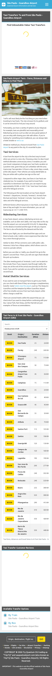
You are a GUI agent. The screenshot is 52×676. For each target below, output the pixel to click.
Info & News (17, 648)
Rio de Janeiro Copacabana (23, 518)
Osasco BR (22, 405)
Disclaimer (28, 648)
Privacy (37, 648)
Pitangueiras (23, 502)
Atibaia (21, 422)
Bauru (20, 488)
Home (6, 645)
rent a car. (20, 141)
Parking (47, 645)
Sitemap (46, 648)
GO (41, 639)
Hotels (7, 648)
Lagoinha (21, 458)
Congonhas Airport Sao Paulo (22, 374)
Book (9, 343)
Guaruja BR (22, 443)
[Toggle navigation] (46, 4)
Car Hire (22, 645)
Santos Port (22, 429)
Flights (14, 645)
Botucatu (21, 481)
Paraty (20, 350)
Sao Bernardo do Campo (23, 413)
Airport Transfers (34, 645)
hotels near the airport (23, 286)
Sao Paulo (22, 343)
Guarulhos (22, 390)
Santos (20, 436)
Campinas (22, 383)
